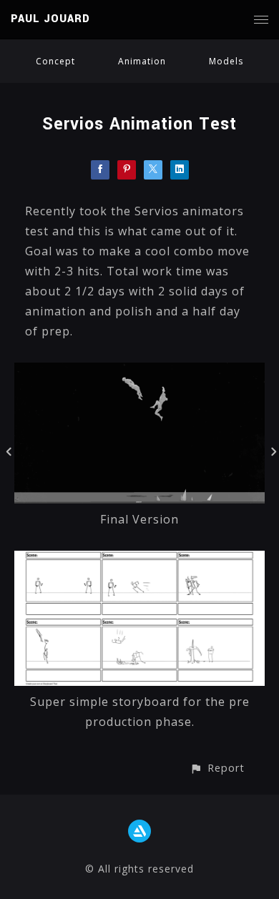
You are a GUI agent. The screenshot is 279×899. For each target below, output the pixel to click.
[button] (217, 767)
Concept (55, 61)
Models (226, 61)
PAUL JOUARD (50, 18)
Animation (142, 61)
